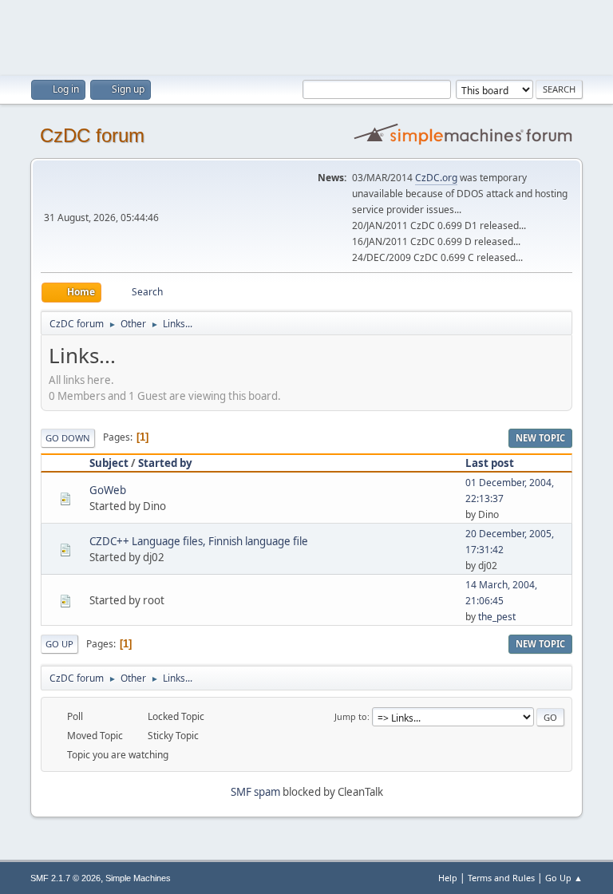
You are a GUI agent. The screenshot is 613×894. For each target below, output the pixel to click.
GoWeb (107, 490)
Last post (489, 463)
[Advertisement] (306, 36)
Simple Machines (138, 878)
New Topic (540, 438)
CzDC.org (436, 177)
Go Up (59, 644)
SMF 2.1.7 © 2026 (65, 878)
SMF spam (255, 792)
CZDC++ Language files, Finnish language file (198, 541)
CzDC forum (92, 135)
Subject (109, 463)
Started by (165, 463)
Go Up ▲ (564, 878)
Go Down (67, 438)
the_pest (497, 616)
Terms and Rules (501, 878)
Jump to (350, 716)
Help (447, 878)
